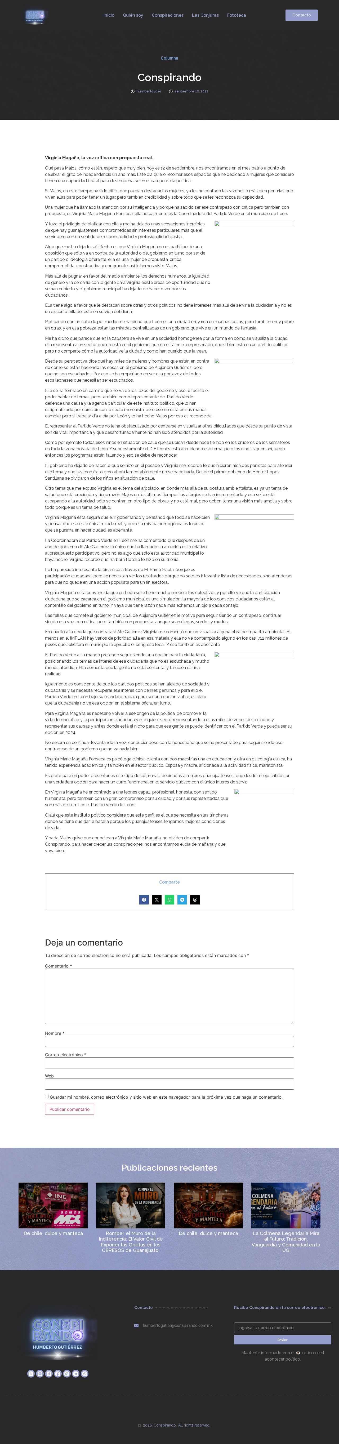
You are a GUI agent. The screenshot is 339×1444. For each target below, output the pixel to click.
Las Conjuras (205, 15)
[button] (144, 899)
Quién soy (133, 15)
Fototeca (236, 15)
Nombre (55, 1033)
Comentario (58, 966)
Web (49, 1076)
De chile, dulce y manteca (53, 1233)
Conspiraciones (168, 15)
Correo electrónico (65, 1055)
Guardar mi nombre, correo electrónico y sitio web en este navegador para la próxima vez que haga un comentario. (166, 1097)
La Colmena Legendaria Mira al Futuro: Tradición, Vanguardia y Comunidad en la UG (286, 1242)
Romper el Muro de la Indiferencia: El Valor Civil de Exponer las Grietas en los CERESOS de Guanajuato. (131, 1242)
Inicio (109, 15)
